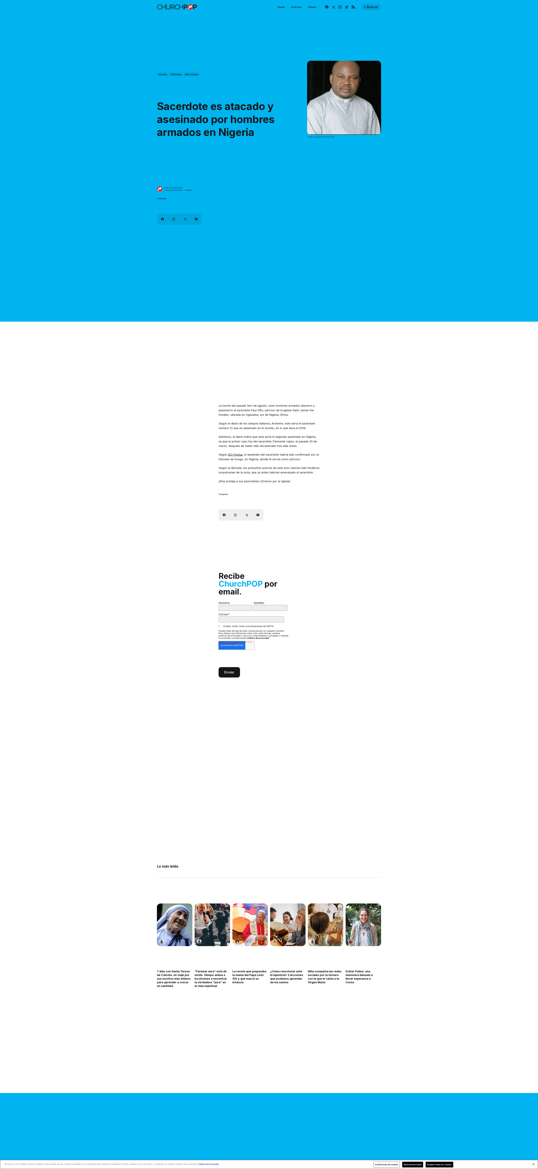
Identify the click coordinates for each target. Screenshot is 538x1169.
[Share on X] (185, 219)
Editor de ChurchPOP (173, 188)
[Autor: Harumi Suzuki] (161, 941)
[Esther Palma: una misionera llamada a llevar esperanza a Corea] (363, 924)
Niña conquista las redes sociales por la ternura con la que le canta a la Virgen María (325, 977)
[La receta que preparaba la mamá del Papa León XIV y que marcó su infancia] (250, 924)
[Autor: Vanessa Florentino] (350, 941)
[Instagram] (340, 7)
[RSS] (353, 7)
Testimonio (175, 74)
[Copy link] (196, 219)
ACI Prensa (235, 454)
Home (281, 7)
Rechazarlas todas (413, 1164)
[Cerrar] (533, 1164)
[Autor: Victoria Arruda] (237, 941)
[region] (269, 1164)
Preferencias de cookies (386, 1164)
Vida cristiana (191, 74)
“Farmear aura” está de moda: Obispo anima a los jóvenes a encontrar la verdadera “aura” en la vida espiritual (211, 979)
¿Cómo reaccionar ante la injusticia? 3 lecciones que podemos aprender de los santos (286, 977)
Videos (312, 7)
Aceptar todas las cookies (439, 1164)
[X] (333, 7)
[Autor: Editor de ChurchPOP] (160, 189)
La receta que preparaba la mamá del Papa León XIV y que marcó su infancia (249, 977)
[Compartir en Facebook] (162, 219)
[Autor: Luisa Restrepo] (275, 941)
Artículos (296, 7)
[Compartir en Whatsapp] (173, 219)
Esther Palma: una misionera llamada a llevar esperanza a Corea (359, 977)
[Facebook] (326, 7)
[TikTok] (346, 7)
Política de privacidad (258, 638)
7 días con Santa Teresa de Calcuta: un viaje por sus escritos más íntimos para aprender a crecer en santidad (174, 979)
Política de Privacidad (208, 1164)
